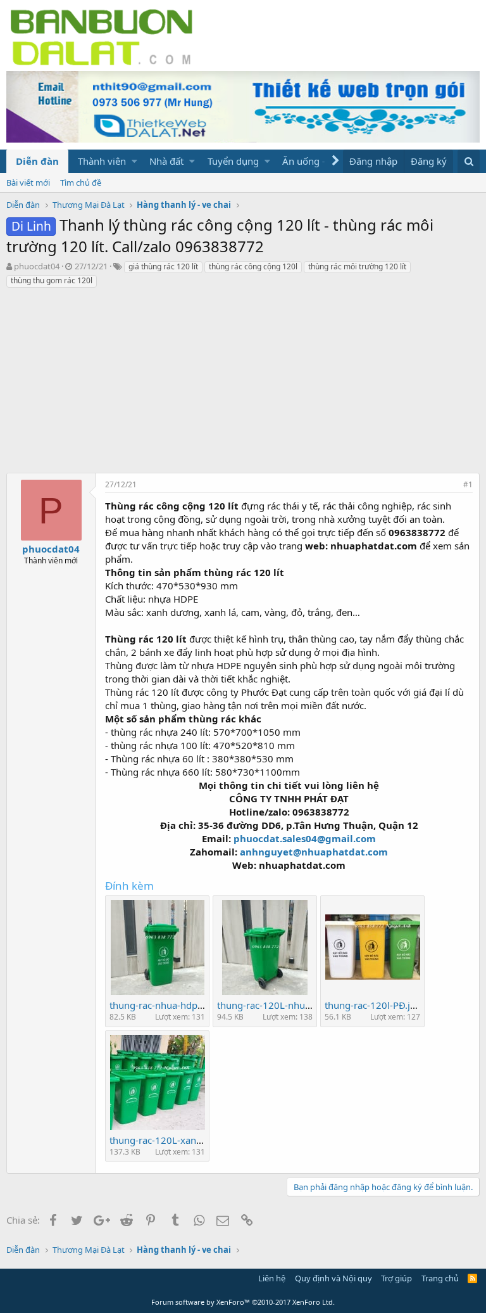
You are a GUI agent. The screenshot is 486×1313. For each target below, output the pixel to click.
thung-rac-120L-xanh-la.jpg (169, 1140)
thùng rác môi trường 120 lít (357, 266)
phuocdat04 (36, 266)
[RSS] (472, 1278)
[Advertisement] (243, 384)
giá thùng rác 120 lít (163, 266)
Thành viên (102, 161)
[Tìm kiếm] (469, 161)
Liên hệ (271, 1278)
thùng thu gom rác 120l (51, 280)
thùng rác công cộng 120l (253, 266)
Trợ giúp (396, 1278)
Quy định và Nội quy (333, 1278)
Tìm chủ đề (80, 182)
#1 (468, 484)
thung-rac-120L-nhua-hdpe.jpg (284, 1005)
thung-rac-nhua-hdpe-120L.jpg (176, 1005)
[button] (134, 161)
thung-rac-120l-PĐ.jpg (373, 1005)
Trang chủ (440, 1278)
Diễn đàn (37, 161)
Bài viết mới (28, 182)
